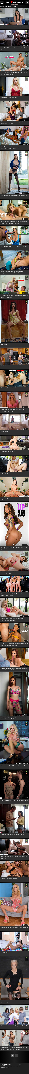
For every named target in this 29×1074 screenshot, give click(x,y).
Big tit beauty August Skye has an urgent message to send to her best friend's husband (13, 147)
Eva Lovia (3, 366)
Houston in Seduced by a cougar (9, 878)
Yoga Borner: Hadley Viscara (8, 451)
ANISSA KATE (5, 952)
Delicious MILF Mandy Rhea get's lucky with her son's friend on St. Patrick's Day (14, 247)
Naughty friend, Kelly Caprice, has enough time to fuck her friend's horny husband (14, 669)
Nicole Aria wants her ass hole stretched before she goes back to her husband (14, 801)
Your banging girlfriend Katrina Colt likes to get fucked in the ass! (14, 498)
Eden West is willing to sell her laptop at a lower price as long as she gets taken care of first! (14, 644)
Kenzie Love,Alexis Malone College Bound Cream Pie (14, 1025)
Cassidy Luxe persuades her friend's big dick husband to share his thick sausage (14, 296)
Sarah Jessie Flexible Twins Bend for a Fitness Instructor (14, 927)
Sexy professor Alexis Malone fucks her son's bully (13, 765)
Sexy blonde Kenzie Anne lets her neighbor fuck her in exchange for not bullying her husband (14, 222)
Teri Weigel (4, 344)
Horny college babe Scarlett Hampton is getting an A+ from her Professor (14, 1001)
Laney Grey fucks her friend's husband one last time (13, 387)
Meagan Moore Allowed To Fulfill (9, 97)
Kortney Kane (4, 431)
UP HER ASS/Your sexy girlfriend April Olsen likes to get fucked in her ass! (14, 548)
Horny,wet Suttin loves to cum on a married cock (12, 834)
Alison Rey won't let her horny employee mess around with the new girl (14, 857)
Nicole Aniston (4, 473)
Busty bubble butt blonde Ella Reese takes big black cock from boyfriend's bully (13, 410)
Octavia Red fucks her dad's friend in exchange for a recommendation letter (13, 572)
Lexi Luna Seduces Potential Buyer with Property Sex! (14, 195)
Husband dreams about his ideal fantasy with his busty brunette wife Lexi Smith (14, 122)
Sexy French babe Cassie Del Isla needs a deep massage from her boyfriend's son (14, 73)
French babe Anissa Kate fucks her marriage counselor (14, 26)
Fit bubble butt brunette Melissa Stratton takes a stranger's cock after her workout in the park (12, 272)
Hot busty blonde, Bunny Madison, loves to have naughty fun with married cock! (12, 619)
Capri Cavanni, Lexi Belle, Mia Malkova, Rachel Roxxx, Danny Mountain (12, 594)
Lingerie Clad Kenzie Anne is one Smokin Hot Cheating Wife (14, 48)
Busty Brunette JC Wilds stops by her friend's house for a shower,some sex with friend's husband (14, 1048)
